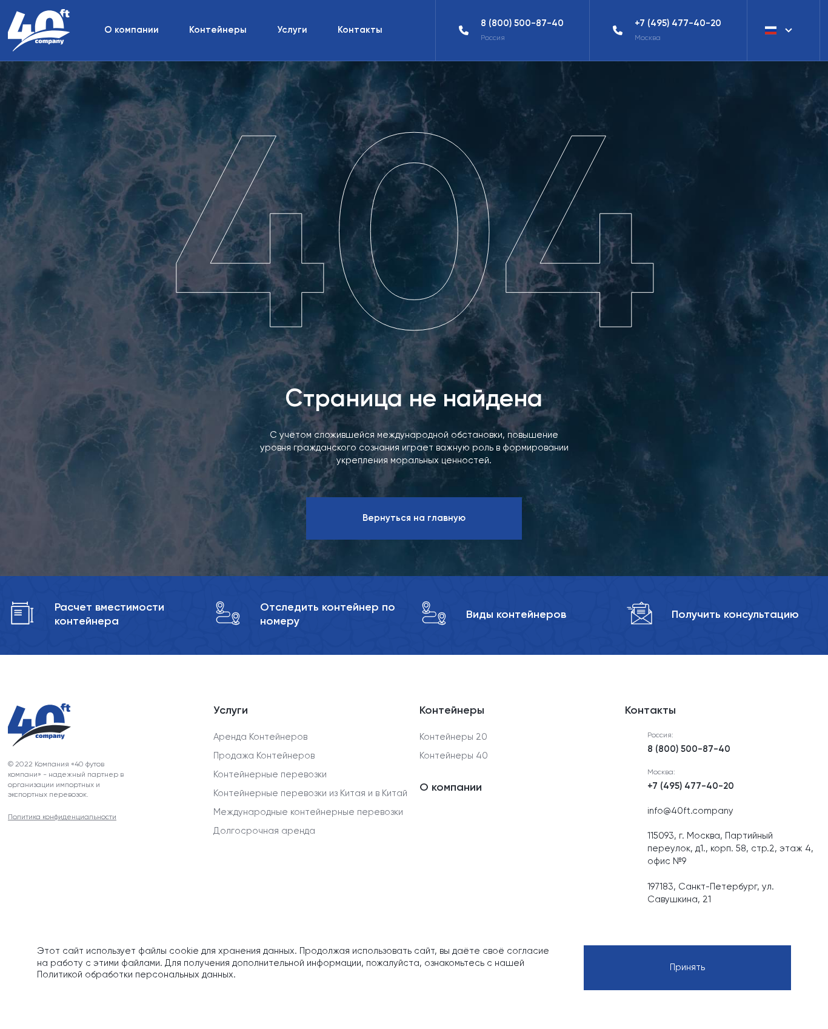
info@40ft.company (690, 810)
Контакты (360, 29)
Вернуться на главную (414, 517)
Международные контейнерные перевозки (308, 811)
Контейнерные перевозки (270, 774)
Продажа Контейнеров (264, 755)
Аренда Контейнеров (260, 736)
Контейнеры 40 (453, 755)
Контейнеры (218, 29)
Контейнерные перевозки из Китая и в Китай (310, 793)
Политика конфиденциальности (62, 817)
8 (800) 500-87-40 (522, 23)
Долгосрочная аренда (264, 830)
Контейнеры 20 (453, 736)
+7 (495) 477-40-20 (678, 23)
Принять (687, 967)
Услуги (292, 29)
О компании (131, 29)
